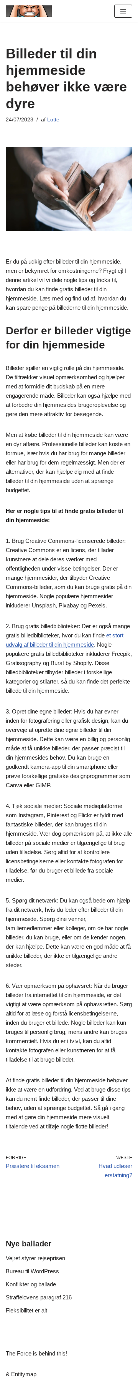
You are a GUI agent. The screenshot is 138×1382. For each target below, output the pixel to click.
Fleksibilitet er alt (26, 1310)
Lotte (53, 120)
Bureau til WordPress (32, 1271)
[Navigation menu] (123, 11)
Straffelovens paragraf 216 (39, 1297)
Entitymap (23, 1374)
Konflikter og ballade (31, 1284)
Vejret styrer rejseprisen (35, 1258)
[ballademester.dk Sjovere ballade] (29, 11)
